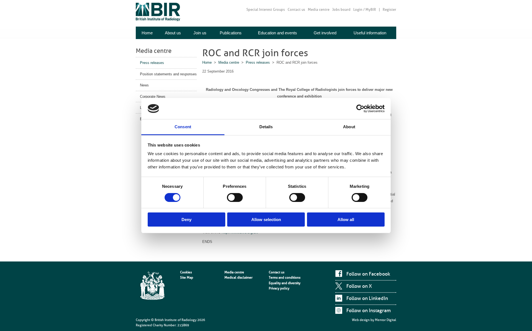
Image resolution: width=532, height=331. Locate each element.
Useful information (370, 32)
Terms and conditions (284, 277)
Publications (231, 32)
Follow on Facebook (368, 274)
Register (389, 9)
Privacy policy (279, 288)
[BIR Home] (158, 12)
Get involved (325, 32)
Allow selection (266, 219)
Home (147, 32)
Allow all (345, 219)
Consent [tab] (183, 126)
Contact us (296, 9)
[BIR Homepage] (152, 286)
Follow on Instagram (368, 310)
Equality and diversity (284, 283)
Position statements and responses (168, 74)
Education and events (277, 32)
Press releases (152, 63)
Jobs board (341, 9)
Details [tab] (266, 126)
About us (173, 32)
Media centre (318, 9)
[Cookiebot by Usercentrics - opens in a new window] (360, 108)
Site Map (186, 277)
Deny (186, 219)
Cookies (186, 272)
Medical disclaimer (238, 277)
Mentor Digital (385, 320)
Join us (199, 32)
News (144, 85)
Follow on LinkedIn (367, 298)
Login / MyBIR (364, 9)
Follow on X (359, 286)
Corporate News (152, 96)
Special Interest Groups (265, 9)
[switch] (235, 197)
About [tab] (349, 126)
